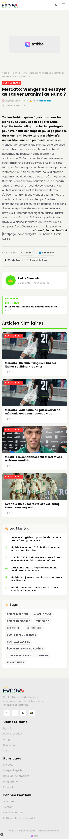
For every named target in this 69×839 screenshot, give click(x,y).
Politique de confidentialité (19, 818)
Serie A (7, 750)
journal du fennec (20, 655)
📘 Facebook (46, 252)
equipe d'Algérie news (21, 635)
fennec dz (42, 621)
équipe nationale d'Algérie (25, 648)
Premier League (12, 733)
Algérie (43, 655)
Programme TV (12, 781)
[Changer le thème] (56, 4)
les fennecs (33, 628)
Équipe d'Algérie (12, 770)
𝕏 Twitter (27, 252)
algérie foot (43, 614)
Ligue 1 (7, 728)
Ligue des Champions (16, 776)
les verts (13, 628)
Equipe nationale (18, 621)
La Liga (7, 739)
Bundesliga (9, 745)
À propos (8, 801)
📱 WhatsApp (12, 260)
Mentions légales (13, 812)
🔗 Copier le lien (36, 260)
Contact (8, 807)
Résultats (8, 787)
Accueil (6, 72)
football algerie (18, 641)
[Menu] (64, 5)
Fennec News (19, 72)
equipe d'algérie (17, 614)
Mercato (8, 764)
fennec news (15, 662)
